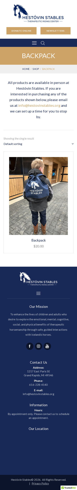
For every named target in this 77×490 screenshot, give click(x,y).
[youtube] (47, 346)
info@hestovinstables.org (39, 105)
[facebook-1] (29, 346)
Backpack (38, 240)
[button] (34, 42)
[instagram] (38, 346)
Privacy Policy (40, 483)
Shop (36, 69)
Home (26, 69)
